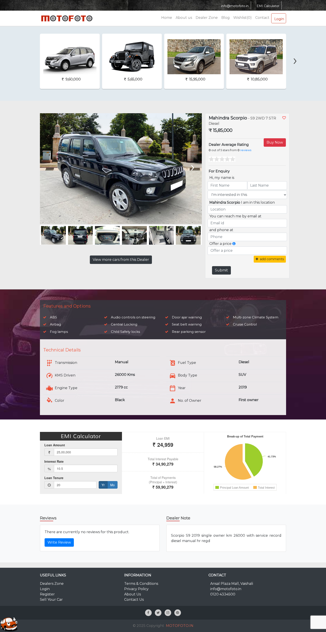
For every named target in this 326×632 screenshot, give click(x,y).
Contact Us (134, 599)
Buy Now (275, 142)
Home (166, 18)
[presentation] (30, 52)
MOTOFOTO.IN (179, 626)
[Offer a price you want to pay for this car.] (234, 244)
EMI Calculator (268, 6)
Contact (262, 18)
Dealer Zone (207, 18)
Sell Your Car (51, 599)
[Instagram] (168, 612)
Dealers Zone (52, 583)
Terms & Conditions (141, 583)
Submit (221, 270)
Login (279, 19)
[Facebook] (148, 612)
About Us (132, 594)
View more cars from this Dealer (121, 259)
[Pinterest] (177, 612)
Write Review (59, 542)
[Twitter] (158, 612)
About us (184, 18)
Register (47, 594)
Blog (225, 18)
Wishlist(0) (242, 18)
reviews (245, 150)
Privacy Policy (136, 589)
